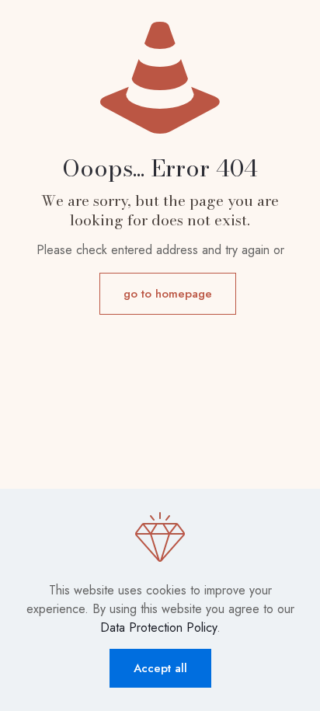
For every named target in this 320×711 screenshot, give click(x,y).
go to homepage (167, 293)
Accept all (160, 668)
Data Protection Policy (158, 627)
